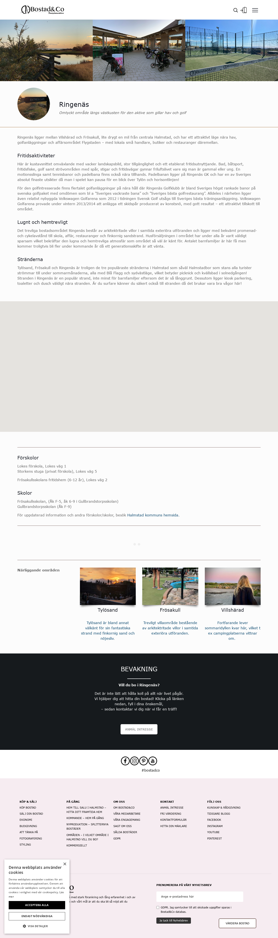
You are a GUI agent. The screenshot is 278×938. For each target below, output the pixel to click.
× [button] (64, 864)
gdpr (117, 838)
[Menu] (255, 10)
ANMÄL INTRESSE (139, 729)
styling (25, 844)
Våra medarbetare (127, 813)
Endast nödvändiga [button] (37, 916)
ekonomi (26, 819)
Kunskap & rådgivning (223, 807)
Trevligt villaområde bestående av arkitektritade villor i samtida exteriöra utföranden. (170, 628)
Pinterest (214, 838)
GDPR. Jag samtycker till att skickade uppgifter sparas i (196, 909)
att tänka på (29, 832)
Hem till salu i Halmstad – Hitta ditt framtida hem (86, 810)
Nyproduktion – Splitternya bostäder (87, 826)
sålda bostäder (125, 832)
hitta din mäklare (173, 826)
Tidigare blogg (218, 813)
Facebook (214, 819)
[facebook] (125, 760)
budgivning (28, 826)
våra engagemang (126, 819)
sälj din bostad (31, 813)
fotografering (31, 838)
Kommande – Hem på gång (85, 818)
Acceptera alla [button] (37, 905)
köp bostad (28, 807)
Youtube (213, 832)
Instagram (215, 826)
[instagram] (134, 760)
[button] (37, 926)
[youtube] (152, 760)
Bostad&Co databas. (173, 911)
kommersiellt (76, 845)
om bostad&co (123, 807)
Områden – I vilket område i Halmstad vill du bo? (87, 837)
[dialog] (37, 896)
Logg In (243, 8)
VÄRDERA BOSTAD (237, 923)
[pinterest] (143, 760)
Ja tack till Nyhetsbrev (173, 920)
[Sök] (235, 9)
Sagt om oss (122, 826)
